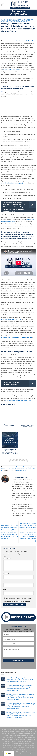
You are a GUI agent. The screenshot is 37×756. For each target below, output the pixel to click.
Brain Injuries (19, 467)
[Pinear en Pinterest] (23, 460)
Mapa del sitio (16, 753)
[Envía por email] (20, 460)
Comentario (7, 558)
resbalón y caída (29, 41)
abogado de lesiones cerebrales (12, 69)
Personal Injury (26, 467)
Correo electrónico (8, 581)
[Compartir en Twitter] (16, 460)
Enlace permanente (21, 470)
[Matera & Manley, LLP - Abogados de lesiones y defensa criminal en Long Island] (20, 5)
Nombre (6, 573)
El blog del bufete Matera (20, 21)
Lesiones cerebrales (6, 19)
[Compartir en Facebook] (13, 460)
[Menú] (2, 4)
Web (4, 590)
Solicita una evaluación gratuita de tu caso (18, 400)
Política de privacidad (26, 753)
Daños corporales (18, 19)
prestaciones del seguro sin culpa (11, 319)
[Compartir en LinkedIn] (26, 460)
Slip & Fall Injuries (10, 468)
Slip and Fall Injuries (19, 468)
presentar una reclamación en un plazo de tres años (16, 337)
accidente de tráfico (16, 41)
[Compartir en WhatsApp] (10, 460)
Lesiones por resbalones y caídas (13, 20)
